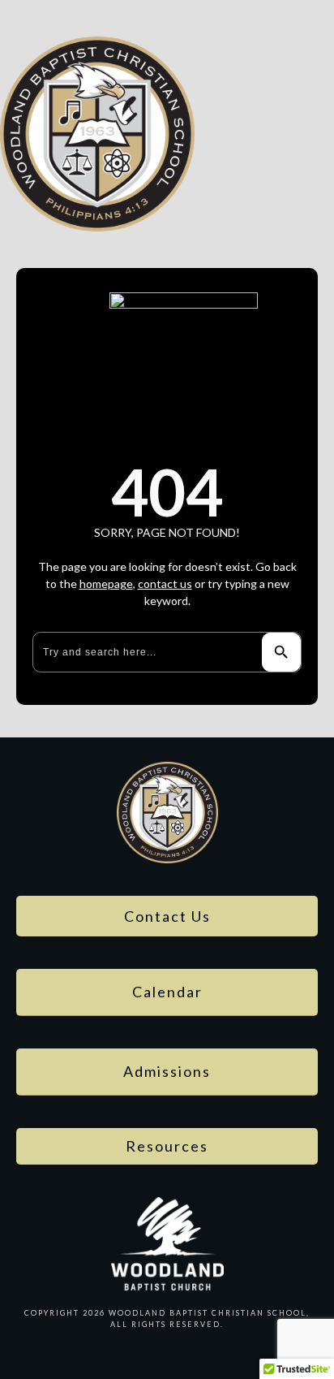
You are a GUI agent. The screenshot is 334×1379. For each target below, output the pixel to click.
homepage (106, 583)
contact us (165, 583)
